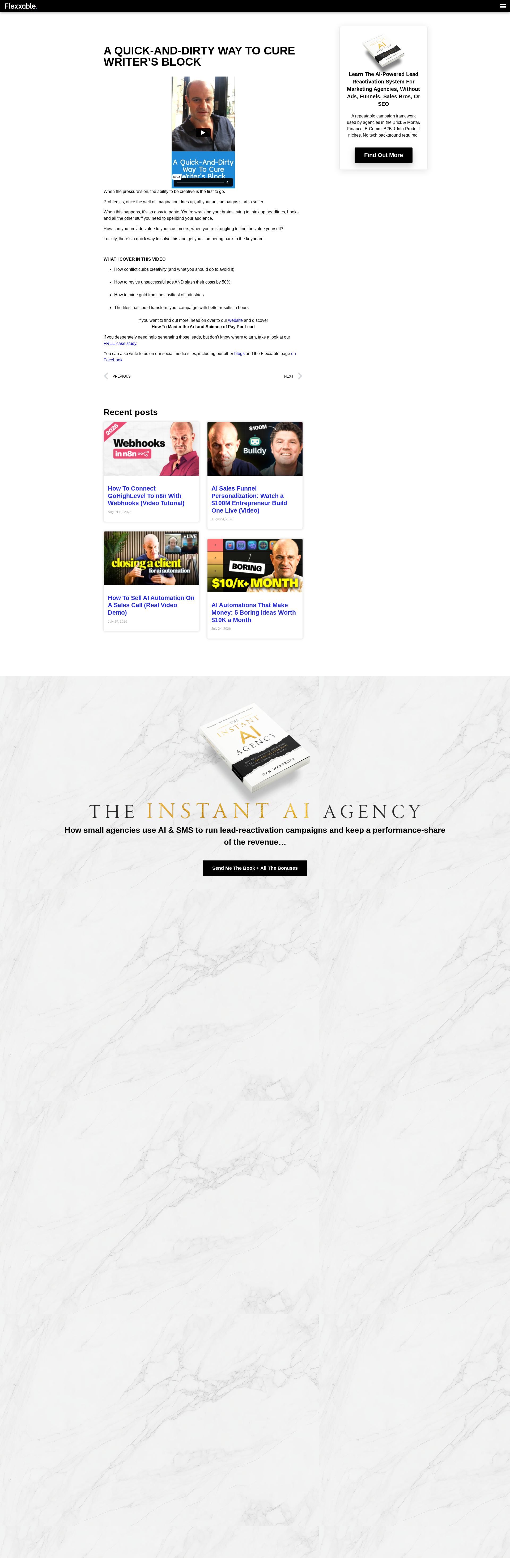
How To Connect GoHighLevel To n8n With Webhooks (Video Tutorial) (146, 495)
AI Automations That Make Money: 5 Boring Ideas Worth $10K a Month (253, 612)
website (235, 320)
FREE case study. (120, 343)
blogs (239, 353)
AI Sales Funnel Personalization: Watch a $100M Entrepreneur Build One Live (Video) (249, 499)
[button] (503, 6)
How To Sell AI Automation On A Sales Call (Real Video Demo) (151, 605)
